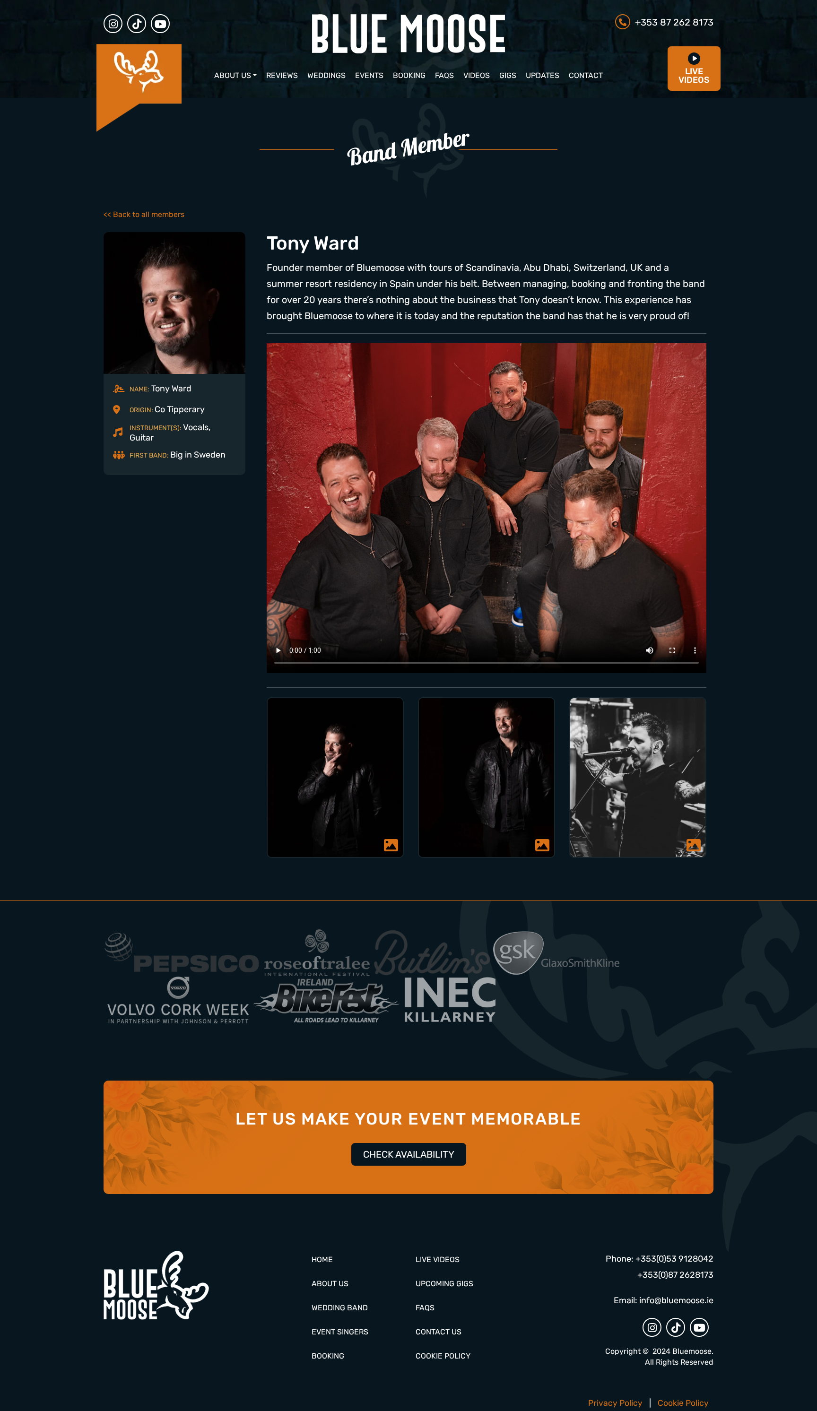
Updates (542, 75)
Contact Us (438, 1331)
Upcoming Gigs (444, 1283)
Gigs (507, 75)
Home (322, 1259)
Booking (409, 75)
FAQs (444, 75)
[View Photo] (335, 777)
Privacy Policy (615, 1403)
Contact (586, 75)
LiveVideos (694, 75)
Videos (476, 75)
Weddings (326, 75)
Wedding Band (340, 1307)
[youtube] (160, 23)
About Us (232, 75)
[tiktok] (136, 23)
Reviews (282, 75)
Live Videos (438, 1259)
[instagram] (113, 23)
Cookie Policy (443, 1355)
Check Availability (408, 1154)
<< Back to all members (144, 214)
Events (369, 75)
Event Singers (340, 1331)
